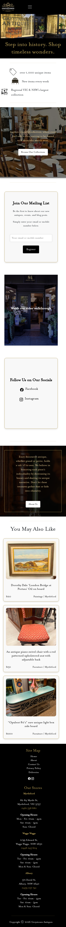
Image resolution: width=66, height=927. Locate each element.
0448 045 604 (29, 848)
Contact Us (33, 764)
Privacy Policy (34, 768)
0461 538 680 (29, 808)
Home (33, 756)
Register (31, 249)
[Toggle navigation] (30, 7)
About (33, 760)
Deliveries (34, 772)
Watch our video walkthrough (31, 308)
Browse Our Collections (33, 152)
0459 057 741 (29, 888)
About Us (33, 504)
